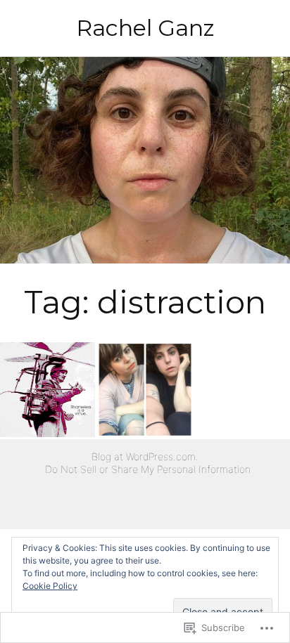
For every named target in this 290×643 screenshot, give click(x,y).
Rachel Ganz (145, 27)
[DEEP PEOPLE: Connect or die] (144, 389)
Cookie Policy (50, 585)
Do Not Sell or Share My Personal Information (148, 469)
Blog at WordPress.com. (145, 456)
